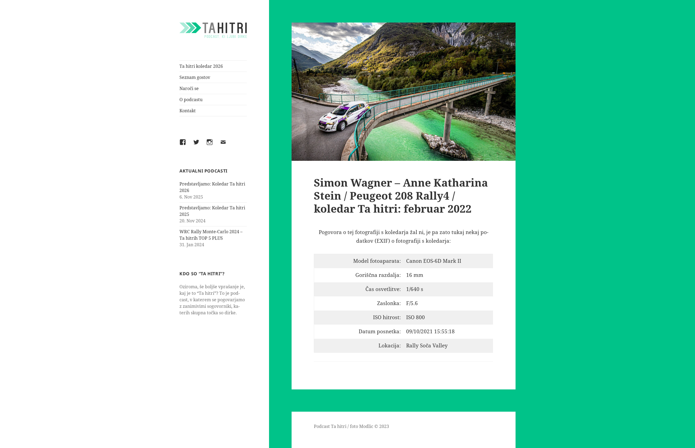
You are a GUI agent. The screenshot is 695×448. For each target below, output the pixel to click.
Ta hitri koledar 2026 (201, 66)
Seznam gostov (194, 77)
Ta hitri (338, 426)
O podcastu (191, 100)
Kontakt (187, 111)
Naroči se (189, 88)
